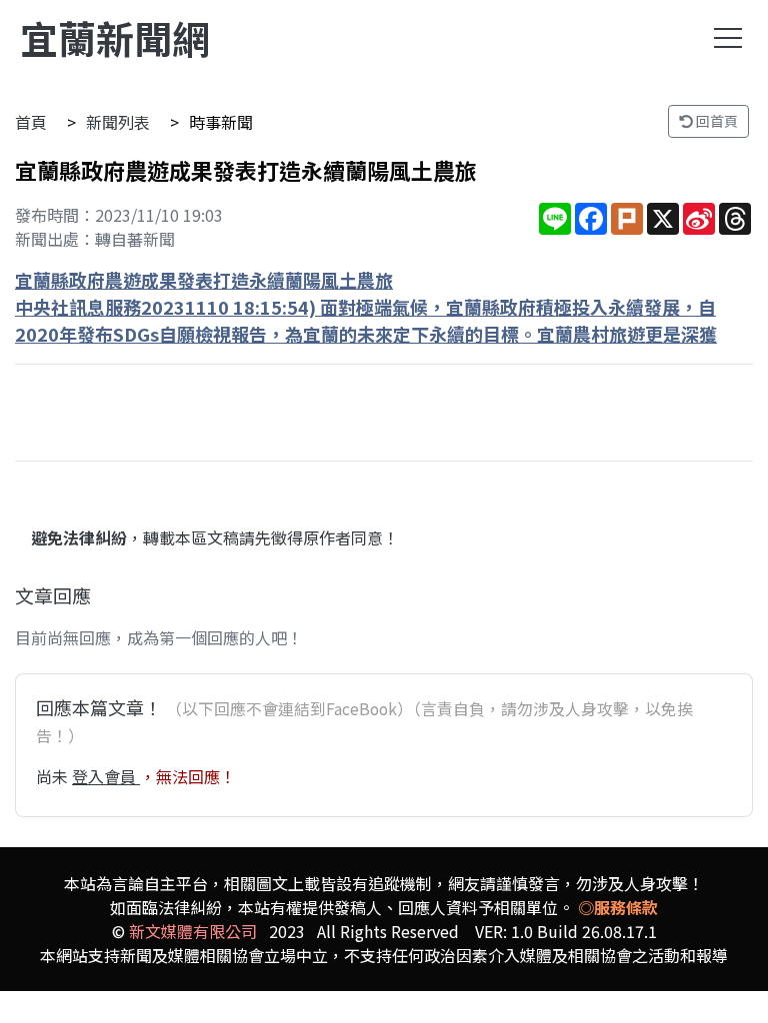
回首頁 (715, 121)
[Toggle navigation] (728, 38)
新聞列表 (118, 122)
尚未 (54, 776)
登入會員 (106, 776)
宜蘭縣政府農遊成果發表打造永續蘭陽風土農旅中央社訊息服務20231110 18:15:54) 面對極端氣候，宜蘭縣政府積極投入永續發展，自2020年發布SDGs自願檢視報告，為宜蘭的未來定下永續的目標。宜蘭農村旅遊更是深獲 (366, 307)
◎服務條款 (618, 907)
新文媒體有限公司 (193, 931)
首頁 (31, 122)
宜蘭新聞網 (115, 37)
